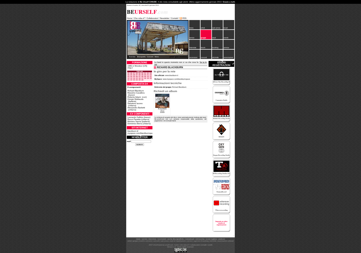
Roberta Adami (134, 97)
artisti (203, 28)
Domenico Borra (134, 124)
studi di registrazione (178, 241)
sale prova (216, 28)
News (157, 57)
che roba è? (184, 245)
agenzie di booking (201, 241)
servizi (191, 38)
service (226, 48)
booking (215, 48)
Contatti (174, 18)
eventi (226, 38)
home (176, 245)
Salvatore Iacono (135, 103)
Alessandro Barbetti (136, 108)
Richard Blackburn (135, 91)
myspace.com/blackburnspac (140, 133)
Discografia (141, 57)
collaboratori (195, 245)
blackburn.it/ (132, 131)
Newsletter (164, 18)
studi (214, 38)
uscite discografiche (175, 239)
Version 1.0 (171, 247)
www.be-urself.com (166, 245)
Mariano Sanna (134, 121)
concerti (204, 58)
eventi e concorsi (145, 241)
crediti (210, 245)
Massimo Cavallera (136, 93)
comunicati (189, 239)
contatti (203, 245)
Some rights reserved (185, 247)
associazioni (228, 58)
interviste (192, 48)
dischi (203, 48)
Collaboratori (152, 18)
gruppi (203, 38)
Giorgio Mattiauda (135, 99)
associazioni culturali (226, 241)
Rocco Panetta (134, 119)
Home (129, 18)
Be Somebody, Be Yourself (134, 28)
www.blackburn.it (171, 75)
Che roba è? (139, 18)
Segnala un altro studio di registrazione (221, 223)
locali (226, 28)
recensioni (193, 58)
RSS (184, 18)
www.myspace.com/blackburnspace (176, 79)
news (191, 28)
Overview (132, 57)
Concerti (150, 57)
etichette (215, 58)
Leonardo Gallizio (135, 117)
